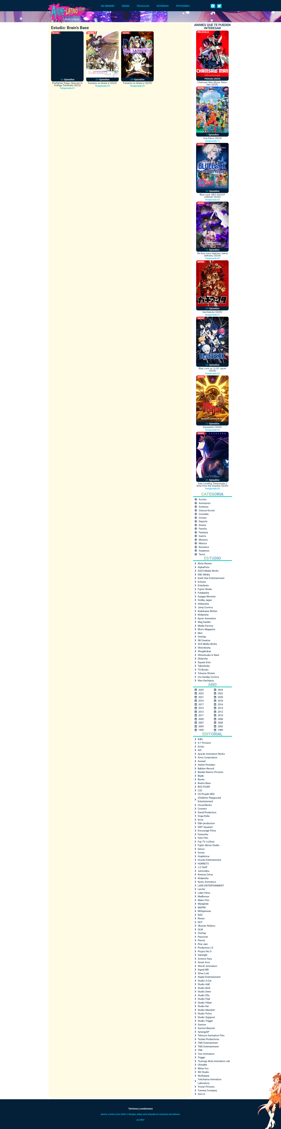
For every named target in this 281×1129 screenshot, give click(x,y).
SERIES (125, 6)
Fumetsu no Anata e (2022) (102, 83)
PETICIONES (182, 6)
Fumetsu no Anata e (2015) (137, 83)
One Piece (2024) (212, 138)
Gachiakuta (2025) (212, 312)
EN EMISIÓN (107, 6)
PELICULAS (143, 6)
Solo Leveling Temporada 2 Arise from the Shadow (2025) (212, 484)
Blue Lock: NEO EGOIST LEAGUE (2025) (212, 195)
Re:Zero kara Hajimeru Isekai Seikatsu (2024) (212, 254)
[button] (213, 6)
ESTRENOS (163, 6)
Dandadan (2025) (212, 427)
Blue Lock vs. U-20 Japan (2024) (212, 369)
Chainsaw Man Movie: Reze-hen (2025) (212, 83)
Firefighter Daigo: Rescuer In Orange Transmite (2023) (67, 84)
